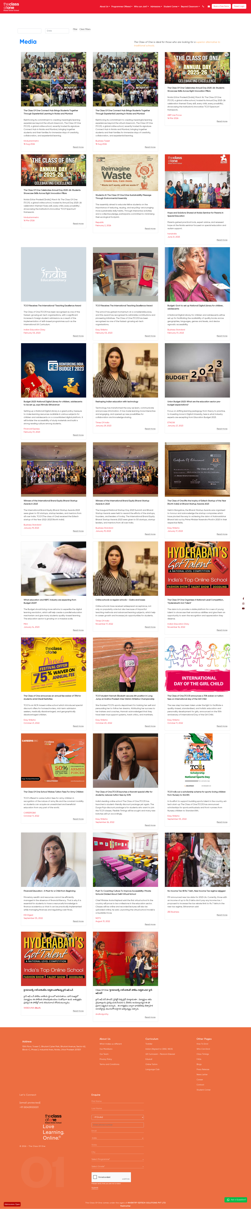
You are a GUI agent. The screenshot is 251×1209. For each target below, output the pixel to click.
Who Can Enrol (203, 1049)
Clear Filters (84, 29)
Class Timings (203, 1054)
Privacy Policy (106, 1059)
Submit (95, 1188)
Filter (75, 29)
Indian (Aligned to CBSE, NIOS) (159, 1049)
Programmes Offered (121, 7)
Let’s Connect (28, 1095)
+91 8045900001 (29, 1107)
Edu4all (149, 1059)
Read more (78, 147)
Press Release (203, 1069)
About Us (104, 7)
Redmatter (125, 1206)
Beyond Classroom (190, 7)
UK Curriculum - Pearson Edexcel (160, 1054)
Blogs (199, 1064)
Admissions (155, 7)
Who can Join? (141, 7)
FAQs (199, 1059)
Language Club (153, 1069)
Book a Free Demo (221, 6)
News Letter (202, 1075)
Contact (200, 1085)
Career (200, 1080)
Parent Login (239, 6)
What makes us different (111, 1044)
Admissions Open (12, 1204)
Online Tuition (151, 1064)
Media (28, 42)
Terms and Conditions (109, 1064)
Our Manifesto (106, 1049)
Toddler (149, 1044)
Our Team (104, 1054)
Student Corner (171, 7)
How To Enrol (202, 1044)
